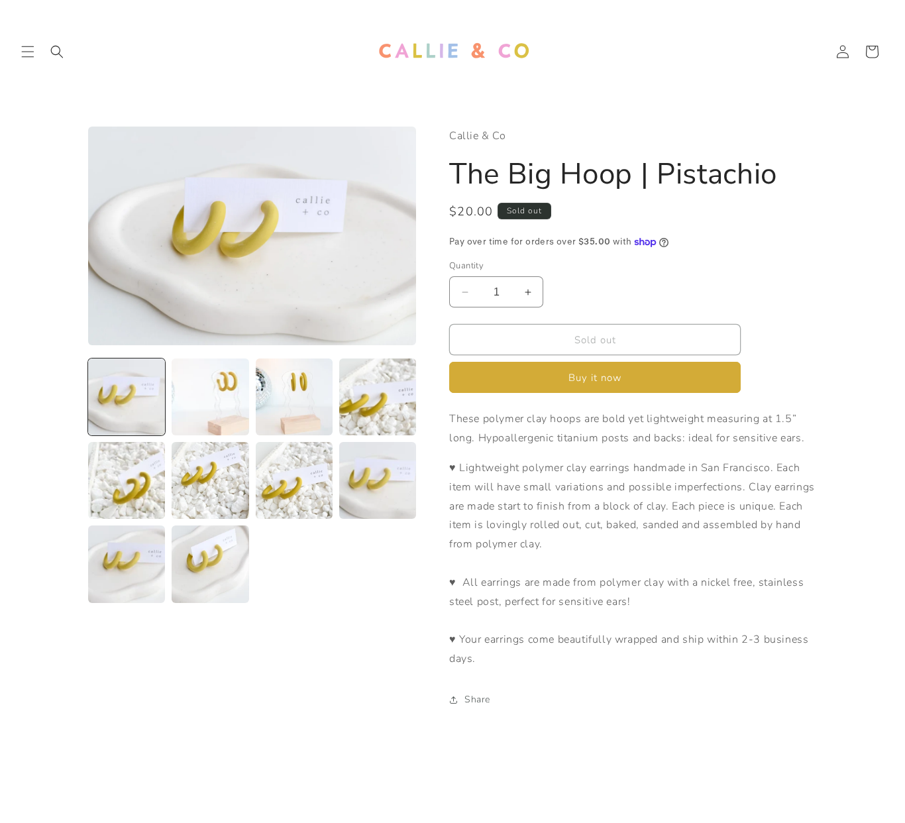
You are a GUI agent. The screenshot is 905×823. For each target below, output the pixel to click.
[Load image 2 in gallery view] (210, 396)
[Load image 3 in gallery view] (294, 396)
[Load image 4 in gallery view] (377, 396)
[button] (27, 51)
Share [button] (477, 699)
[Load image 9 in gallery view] (126, 563)
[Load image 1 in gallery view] (126, 396)
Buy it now (595, 377)
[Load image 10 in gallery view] (210, 563)
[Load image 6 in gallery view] (210, 480)
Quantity (466, 266)
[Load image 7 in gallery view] (294, 480)
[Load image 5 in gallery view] (126, 480)
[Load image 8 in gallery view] (377, 480)
